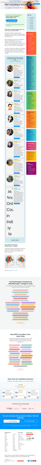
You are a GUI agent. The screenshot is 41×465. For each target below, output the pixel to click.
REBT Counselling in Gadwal (15, 353)
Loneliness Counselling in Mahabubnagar (27, 304)
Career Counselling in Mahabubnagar (20, 294)
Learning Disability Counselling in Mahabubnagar (20, 292)
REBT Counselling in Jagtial (26, 353)
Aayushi (15, 80)
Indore (14, 444)
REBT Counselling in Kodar (27, 359)
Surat (13, 443)
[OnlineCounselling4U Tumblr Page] (35, 461)
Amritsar (14, 445)
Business (29, 1)
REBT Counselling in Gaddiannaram (26, 351)
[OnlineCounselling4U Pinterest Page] (34, 461)
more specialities (20, 322)
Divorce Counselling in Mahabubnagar (12, 304)
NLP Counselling (30, 154)
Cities (15, 1)
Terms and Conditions (21, 444)
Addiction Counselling (31, 117)
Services (10, 1)
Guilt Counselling (30, 123)
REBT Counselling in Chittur (13, 351)
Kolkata (6, 438)
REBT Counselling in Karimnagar (26, 357)
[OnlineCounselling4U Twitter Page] (30, 461)
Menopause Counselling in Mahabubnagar (12, 302)
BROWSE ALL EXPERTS (15, 240)
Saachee (15, 65)
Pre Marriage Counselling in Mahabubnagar (28, 306)
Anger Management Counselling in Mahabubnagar (20, 296)
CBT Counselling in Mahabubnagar (13, 311)
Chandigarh (14, 449)
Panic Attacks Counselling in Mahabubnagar (20, 313)
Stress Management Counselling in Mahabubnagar (20, 300)
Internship (33, 1)
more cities (21, 369)
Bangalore (6, 439)
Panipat (14, 438)
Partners (19, 446)
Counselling (20, 436)
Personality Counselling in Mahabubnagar (20, 317)
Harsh (15, 188)
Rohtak (14, 436)
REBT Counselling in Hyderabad (14, 345)
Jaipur (5, 446)
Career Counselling (31, 133)
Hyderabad (6, 443)
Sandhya (15, 103)
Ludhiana (6, 451)
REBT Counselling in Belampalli (26, 347)
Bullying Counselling (31, 73)
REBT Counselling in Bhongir (14, 349)
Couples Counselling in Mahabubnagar (27, 311)
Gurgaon (6, 444)
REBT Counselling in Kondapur (14, 361)
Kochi (13, 435)
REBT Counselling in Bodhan (26, 349)
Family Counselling (31, 104)
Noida (5, 437)
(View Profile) (19, 65)
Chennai (6, 436)
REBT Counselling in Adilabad (26, 345)
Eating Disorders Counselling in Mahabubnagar (20, 315)
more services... (30, 88)
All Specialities (15, 450)
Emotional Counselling (31, 86)
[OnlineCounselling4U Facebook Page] (28, 461)
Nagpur (14, 442)
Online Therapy (20, 437)
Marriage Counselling (31, 36)
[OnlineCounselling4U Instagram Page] (32, 461)
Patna (13, 441)
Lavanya (15, 159)
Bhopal (14, 448)
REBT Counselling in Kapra (14, 357)
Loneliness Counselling (31, 124)
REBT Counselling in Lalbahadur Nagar (20, 366)
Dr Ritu (15, 141)
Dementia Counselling (31, 168)
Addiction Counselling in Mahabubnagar (20, 298)
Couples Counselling (31, 43)
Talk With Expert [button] (17, 77)
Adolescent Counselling (31, 100)
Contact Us (30, 3)
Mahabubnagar (10, 7)
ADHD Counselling (31, 101)
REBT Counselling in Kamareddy (27, 355)
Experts (19, 1)
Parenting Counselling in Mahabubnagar (28, 302)
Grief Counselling (30, 118)
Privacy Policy (20, 443)
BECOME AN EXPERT (36, 3)
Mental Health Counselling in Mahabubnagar (20, 290)
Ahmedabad (6, 445)
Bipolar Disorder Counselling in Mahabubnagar (20, 319)
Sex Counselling (30, 44)
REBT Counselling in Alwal (14, 347)
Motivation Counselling (31, 169)
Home (6, 7)
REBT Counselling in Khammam (15, 359)
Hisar (13, 437)
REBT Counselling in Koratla (26, 361)
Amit (14, 129)
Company (37, 1)
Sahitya (15, 90)
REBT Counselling (14, 270)
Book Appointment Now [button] (12, 20)
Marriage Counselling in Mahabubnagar (12, 306)
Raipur (6, 450)
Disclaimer (19, 445)
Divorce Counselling (31, 47)
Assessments (24, 1)
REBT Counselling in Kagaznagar (14, 355)
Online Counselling (21, 438)
